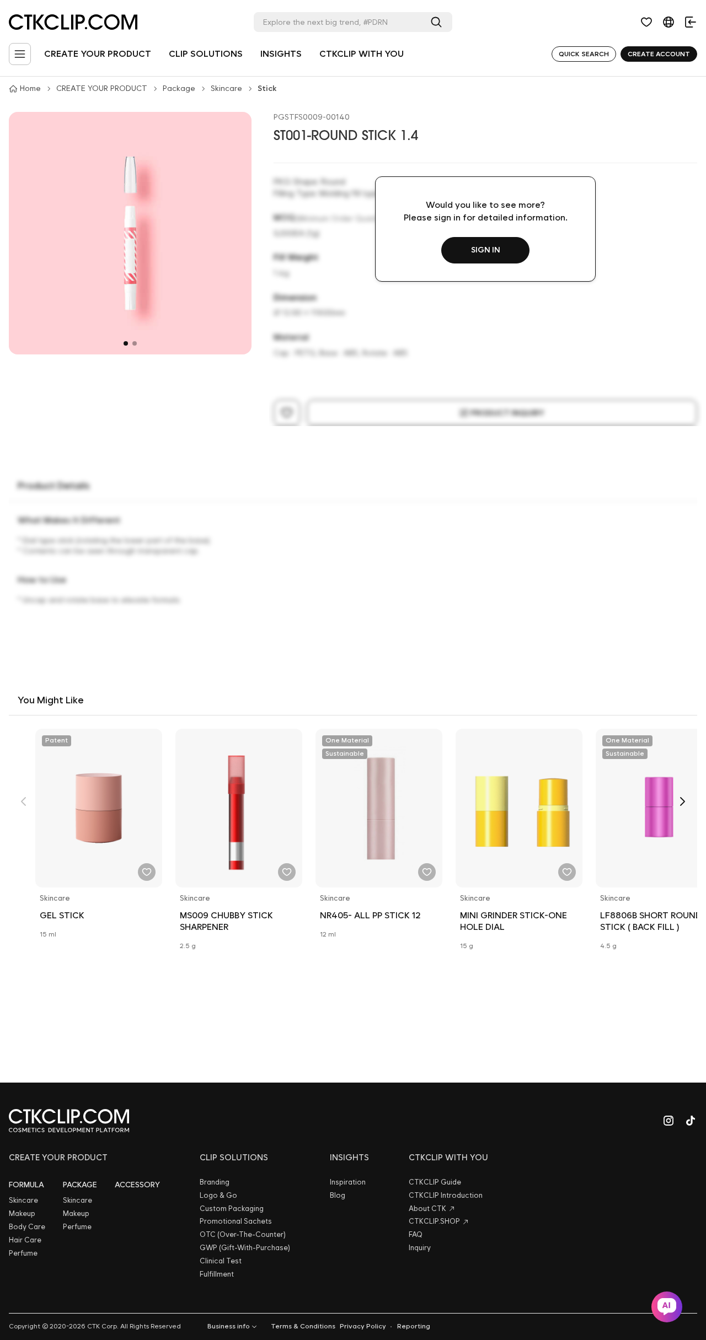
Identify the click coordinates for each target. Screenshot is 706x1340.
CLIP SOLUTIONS (206, 54)
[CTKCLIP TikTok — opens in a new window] (690, 1120)
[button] (646, 22)
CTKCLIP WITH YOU (361, 54)
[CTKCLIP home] (69, 1120)
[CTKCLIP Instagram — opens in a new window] (668, 1120)
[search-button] (438, 22)
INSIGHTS (281, 54)
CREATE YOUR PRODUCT (97, 54)
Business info (228, 1326)
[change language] (668, 22)
